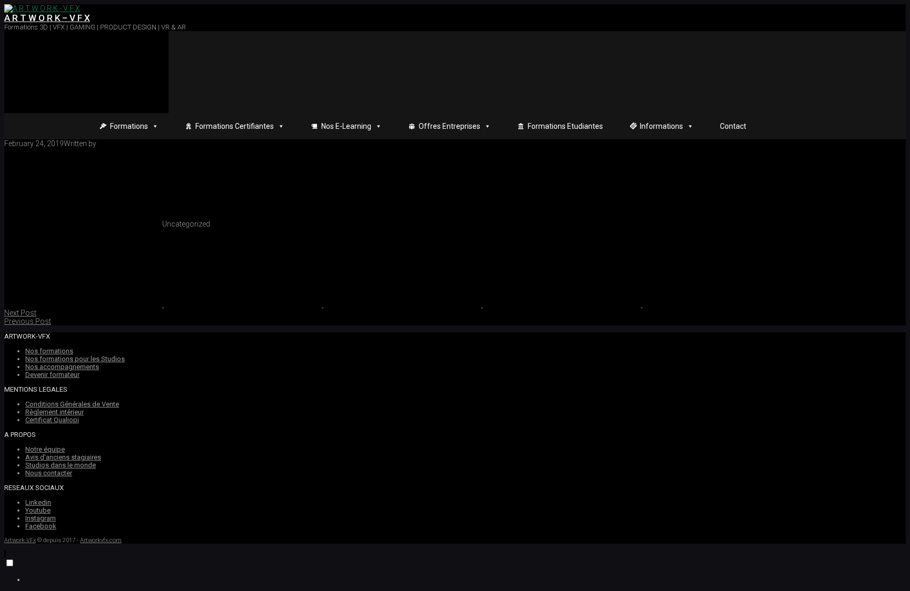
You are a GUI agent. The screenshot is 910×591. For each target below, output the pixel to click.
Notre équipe (45, 449)
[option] (465, 579)
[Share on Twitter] (84, 304)
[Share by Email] (562, 304)
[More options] (721, 304)
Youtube (38, 510)
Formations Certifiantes (234, 126)
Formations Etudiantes (565, 126)
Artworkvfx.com (101, 540)
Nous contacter (48, 473)
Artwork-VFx (20, 540)
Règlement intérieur (54, 412)
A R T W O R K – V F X (47, 18)
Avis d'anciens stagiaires (63, 457)
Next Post (20, 313)
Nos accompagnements (62, 367)
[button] (5, 553)
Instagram (40, 518)
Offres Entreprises (449, 126)
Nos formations (49, 351)
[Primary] (86, 72)
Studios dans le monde (60, 465)
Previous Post (27, 321)
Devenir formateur (52, 375)
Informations (661, 126)
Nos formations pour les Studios (75, 359)
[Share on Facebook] (243, 304)
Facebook (40, 526)
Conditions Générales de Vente (72, 404)
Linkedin (38, 502)
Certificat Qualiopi (52, 420)
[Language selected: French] (455, 571)
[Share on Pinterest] (403, 304)
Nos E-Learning (346, 126)
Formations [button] (129, 126)
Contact (733, 126)
